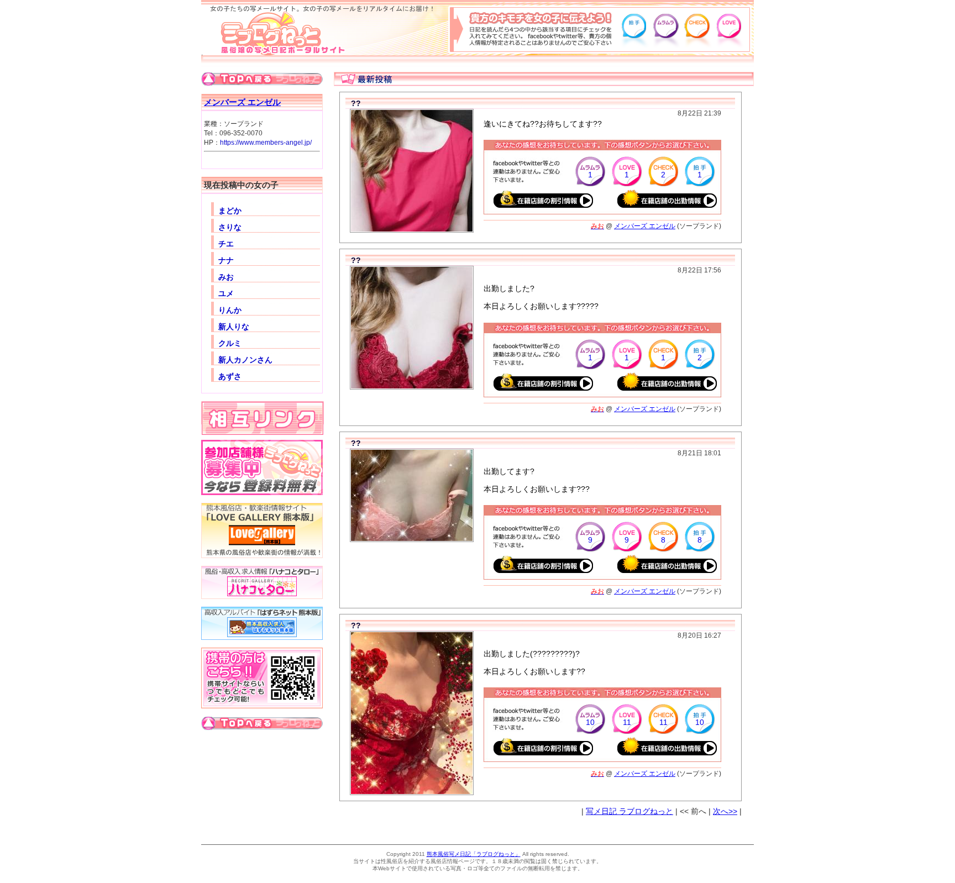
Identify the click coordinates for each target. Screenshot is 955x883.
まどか (230, 210)
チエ (226, 243)
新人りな (233, 326)
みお (226, 276)
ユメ (226, 293)
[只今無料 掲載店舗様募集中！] (262, 493)
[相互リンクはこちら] (262, 432)
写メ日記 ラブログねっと (629, 811)
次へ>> (725, 811)
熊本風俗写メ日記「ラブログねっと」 (474, 854)
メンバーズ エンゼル (242, 102)
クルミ (230, 343)
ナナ (226, 260)
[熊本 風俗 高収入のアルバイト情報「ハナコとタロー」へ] (262, 597)
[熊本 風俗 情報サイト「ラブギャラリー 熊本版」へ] (262, 556)
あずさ (230, 376)
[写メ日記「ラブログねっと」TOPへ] (262, 84)
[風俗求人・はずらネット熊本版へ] (262, 638)
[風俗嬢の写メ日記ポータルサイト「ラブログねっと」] (275, 53)
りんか (230, 310)
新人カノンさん (245, 359)
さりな (230, 227)
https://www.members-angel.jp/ (266, 142)
